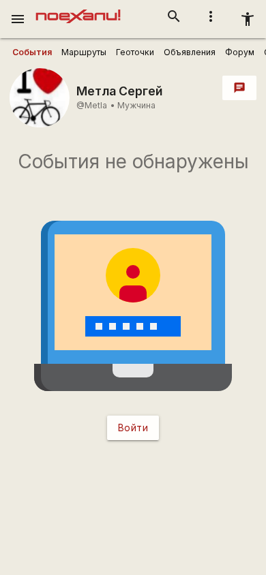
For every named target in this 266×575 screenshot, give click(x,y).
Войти (133, 427)
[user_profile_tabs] (32, 52)
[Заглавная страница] (78, 9)
